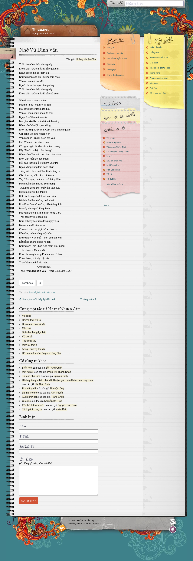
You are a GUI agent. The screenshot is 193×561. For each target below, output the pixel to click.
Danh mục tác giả (115, 53)
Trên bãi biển (156, 47)
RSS (62, 528)
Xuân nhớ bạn (30, 396)
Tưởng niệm (87, 299)
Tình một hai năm (158, 93)
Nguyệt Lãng (57, 388)
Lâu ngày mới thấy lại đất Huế (38, 299)
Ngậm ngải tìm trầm (159, 78)
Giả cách (154, 63)
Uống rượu (155, 52)
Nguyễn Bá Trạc (53, 401)
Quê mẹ (26, 401)
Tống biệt (110, 138)
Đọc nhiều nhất (120, 116)
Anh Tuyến (57, 392)
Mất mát (41, 292)
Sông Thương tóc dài (33, 349)
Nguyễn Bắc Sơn (67, 405)
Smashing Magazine (173, 522)
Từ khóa (120, 103)
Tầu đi (109, 174)
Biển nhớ (27, 367)
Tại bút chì (111, 179)
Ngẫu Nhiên (120, 129)
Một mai (26, 328)
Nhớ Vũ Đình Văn (38, 49)
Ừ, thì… (110, 156)
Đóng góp (111, 69)
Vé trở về (27, 336)
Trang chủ (111, 47)
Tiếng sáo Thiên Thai (116, 147)
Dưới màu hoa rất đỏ (33, 324)
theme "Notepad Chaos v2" (89, 523)
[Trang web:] (57, 445)
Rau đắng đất (29, 388)
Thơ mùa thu (29, 340)
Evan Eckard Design (172, 529)
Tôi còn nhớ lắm (31, 376)
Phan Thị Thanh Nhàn (59, 371)
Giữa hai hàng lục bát (34, 332)
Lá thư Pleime (30, 392)
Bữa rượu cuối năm (159, 57)
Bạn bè (32, 292)
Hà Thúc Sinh (42, 384)
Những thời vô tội (31, 320)
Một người (28, 371)
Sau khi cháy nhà (114, 161)
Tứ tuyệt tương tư (32, 409)
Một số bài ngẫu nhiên (117, 58)
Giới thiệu (111, 64)
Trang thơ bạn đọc (115, 75)
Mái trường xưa (113, 142)
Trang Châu (57, 396)
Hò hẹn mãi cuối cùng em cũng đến (41, 353)
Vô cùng (26, 315)
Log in (107, 205)
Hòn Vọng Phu (113, 170)
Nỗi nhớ (51, 292)
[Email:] (57, 435)
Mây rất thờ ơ (29, 344)
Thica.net (40, 29)
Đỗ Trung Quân (54, 367)
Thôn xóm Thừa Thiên (160, 68)
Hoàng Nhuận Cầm (86, 59)
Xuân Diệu (61, 409)
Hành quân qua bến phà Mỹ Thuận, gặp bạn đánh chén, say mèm (57, 380)
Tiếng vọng (155, 73)
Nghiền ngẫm (112, 165)
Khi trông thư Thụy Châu (117, 151)
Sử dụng (72, 523)
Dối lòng (153, 88)
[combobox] (154, 3)
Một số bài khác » (115, 184)
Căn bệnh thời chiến (33, 405)
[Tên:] (57, 426)
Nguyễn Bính (61, 376)
